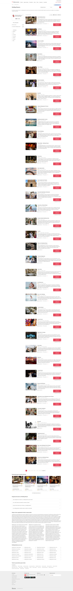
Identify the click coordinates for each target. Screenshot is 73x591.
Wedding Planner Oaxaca (27, 552)
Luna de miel (39, 567)
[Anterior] (12, 484)
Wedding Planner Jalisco (27, 547)
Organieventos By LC (41, 433)
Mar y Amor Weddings (41, 294)
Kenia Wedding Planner (41, 17)
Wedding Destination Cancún (42, 119)
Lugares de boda (26, 2)
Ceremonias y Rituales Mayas (42, 205)
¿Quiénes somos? (14, 581)
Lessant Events (40, 319)
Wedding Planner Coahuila (15, 552)
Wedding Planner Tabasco (27, 557)
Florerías (31, 567)
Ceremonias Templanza (41, 408)
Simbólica (14, 37)
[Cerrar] (23, 15)
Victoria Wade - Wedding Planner (43, 143)
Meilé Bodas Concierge (41, 332)
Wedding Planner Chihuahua (53, 554)
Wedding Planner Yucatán (40, 552)
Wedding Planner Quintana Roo (41, 547)
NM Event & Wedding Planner (42, 243)
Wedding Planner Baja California (41, 550)
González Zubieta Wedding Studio (43, 218)
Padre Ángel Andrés (40, 168)
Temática (14, 39)
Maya (13, 40)
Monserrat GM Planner (41, 383)
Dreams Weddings (40, 131)
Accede (57, 2)
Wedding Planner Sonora (40, 554)
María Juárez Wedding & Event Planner (44, 445)
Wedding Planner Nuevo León (53, 547)
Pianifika (38, 231)
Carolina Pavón (40, 370)
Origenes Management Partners (42, 106)
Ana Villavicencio (40, 282)
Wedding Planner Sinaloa (53, 552)
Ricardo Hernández (40, 80)
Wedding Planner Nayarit (40, 557)
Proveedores (31, 2)
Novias (35, 2)
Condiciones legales (14, 575)
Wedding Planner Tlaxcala (53, 559)
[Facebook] (37, 575)
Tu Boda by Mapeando (41, 256)
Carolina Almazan (40, 307)
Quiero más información (57, 25)
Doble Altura (39, 269)
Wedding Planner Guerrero (15, 557)
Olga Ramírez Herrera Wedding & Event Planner (45, 396)
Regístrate (59, 2)
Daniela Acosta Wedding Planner (43, 457)
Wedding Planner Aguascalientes (28, 554)
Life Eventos (39, 156)
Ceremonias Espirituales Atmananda (43, 192)
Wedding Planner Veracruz (27, 550)
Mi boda (21, 2)
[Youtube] (44, 575)
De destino (14, 34)
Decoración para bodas (45, 567)
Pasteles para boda (51, 567)
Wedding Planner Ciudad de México (16, 547)
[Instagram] (42, 575)
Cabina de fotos (22, 568)
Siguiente (43, 470)
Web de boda (13, 584)
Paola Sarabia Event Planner (42, 180)
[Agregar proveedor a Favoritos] (35, 17)
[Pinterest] (41, 575)
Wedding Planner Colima (53, 557)
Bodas (13, 4)
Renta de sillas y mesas (15, 567)
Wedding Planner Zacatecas (40, 559)
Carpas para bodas (21, 567)
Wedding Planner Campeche (28, 559)
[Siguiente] (61, 484)
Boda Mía (39, 93)
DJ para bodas (27, 568)
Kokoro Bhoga (39, 67)
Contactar (13, 574)
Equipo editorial (14, 582)
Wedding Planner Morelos (15, 550)
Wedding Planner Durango (15, 559)
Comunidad (45, 2)
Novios (38, 2)
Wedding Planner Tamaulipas (15, 554)
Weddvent (39, 357)
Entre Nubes (39, 345)
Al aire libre (14, 36)
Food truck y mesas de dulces (15, 568)
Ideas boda (41, 2)
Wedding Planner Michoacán (53, 550)
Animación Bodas (26, 567)
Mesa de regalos (35, 567)
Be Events (39, 421)
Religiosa (14, 31)
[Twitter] (39, 575)
